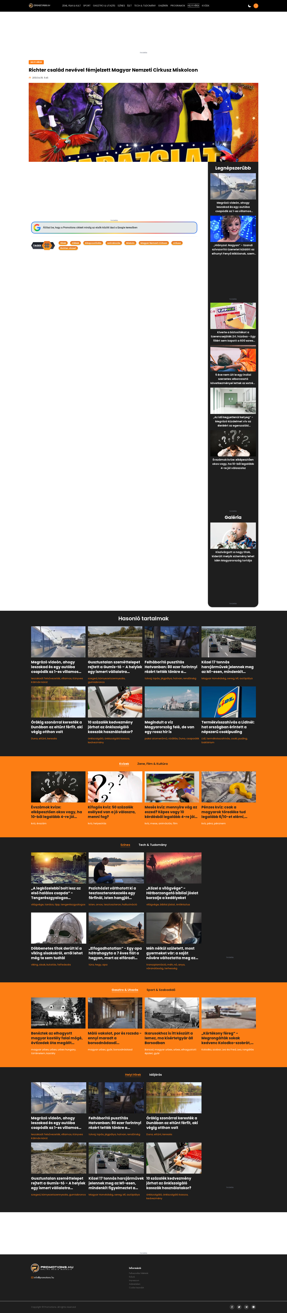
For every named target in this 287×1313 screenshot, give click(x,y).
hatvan (177, 678)
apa (104, 964)
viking (34, 964)
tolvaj (148, 678)
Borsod (149, 1049)
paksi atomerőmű (156, 738)
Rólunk (132, 1276)
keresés (52, 738)
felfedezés (64, 964)
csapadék (192, 738)
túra (91, 964)
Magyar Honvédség (213, 678)
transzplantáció (156, 964)
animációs (165, 823)
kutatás (51, 964)
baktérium (207, 742)
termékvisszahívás (218, 738)
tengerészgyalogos (73, 904)
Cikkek (75, 243)
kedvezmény (96, 742)
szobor (217, 1049)
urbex (53, 1049)
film (175, 823)
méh (170, 964)
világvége (37, 904)
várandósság (154, 968)
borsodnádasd (122, 1049)
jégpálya (166, 678)
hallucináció (129, 904)
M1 (237, 678)
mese (153, 823)
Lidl (203, 738)
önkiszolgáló (95, 738)
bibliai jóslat (167, 904)
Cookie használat (136, 1287)
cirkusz (177, 243)
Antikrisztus (183, 904)
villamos (66, 678)
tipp (57, 904)
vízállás (173, 738)
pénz (210, 823)
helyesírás (99, 823)
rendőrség (189, 678)
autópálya (246, 678)
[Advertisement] (143, 32)
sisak (42, 964)
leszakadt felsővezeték (45, 678)
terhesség (170, 968)
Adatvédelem (134, 1283)
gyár (109, 1049)
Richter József (68, 248)
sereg (231, 678)
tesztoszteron (112, 904)
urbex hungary (66, 1049)
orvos (99, 904)
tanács (49, 904)
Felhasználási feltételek (138, 1273)
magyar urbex (40, 1049)
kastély (50, 1053)
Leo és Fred (229, 1049)
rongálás (248, 1049)
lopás (156, 678)
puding (242, 738)
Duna (34, 738)
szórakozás (113, 243)
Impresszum (134, 1280)
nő (175, 964)
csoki (234, 738)
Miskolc (130, 243)
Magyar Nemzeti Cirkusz (154, 243)
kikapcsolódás (93, 243)
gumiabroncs (96, 682)
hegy (98, 964)
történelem (38, 1053)
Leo (239, 1049)
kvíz (33, 823)
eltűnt (42, 738)
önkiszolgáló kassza (116, 738)
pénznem (220, 823)
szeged (92, 678)
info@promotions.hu (44, 1277)
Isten (92, 904)
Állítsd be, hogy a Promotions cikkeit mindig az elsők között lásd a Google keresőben (90, 227)
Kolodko (206, 1049)
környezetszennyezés (111, 678)
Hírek (63, 243)
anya (181, 964)
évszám (41, 823)
